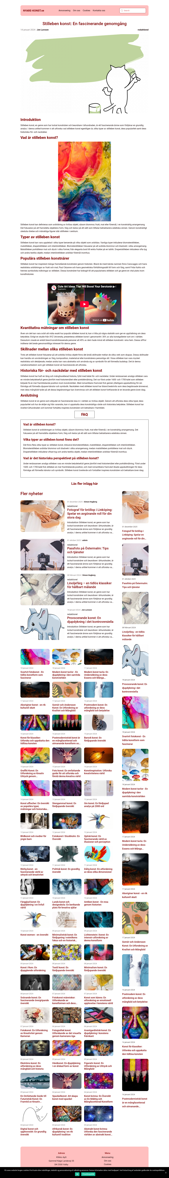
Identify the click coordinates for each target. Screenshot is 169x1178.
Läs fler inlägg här (84, 484)
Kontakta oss (99, 10)
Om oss (76, 10)
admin (85, 540)
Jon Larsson (43, 30)
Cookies (86, 10)
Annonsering (64, 10)
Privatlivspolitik (88, 1174)
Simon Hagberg (90, 502)
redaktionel (143, 30)
